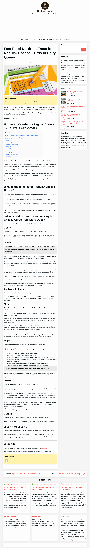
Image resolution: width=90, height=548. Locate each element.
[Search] (83, 49)
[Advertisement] (45, 27)
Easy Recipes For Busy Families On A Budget (76, 107)
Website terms (78, 545)
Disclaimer (84, 545)
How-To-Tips (41, 39)
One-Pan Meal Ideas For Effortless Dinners (73, 115)
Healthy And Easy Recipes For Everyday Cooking (75, 122)
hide (12, 132)
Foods (33, 39)
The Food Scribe (10, 545)
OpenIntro (44, 448)
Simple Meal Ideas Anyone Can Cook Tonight (75, 99)
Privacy (72, 545)
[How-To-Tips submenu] (45, 39)
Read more (6, 511)
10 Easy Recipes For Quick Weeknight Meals (74, 92)
